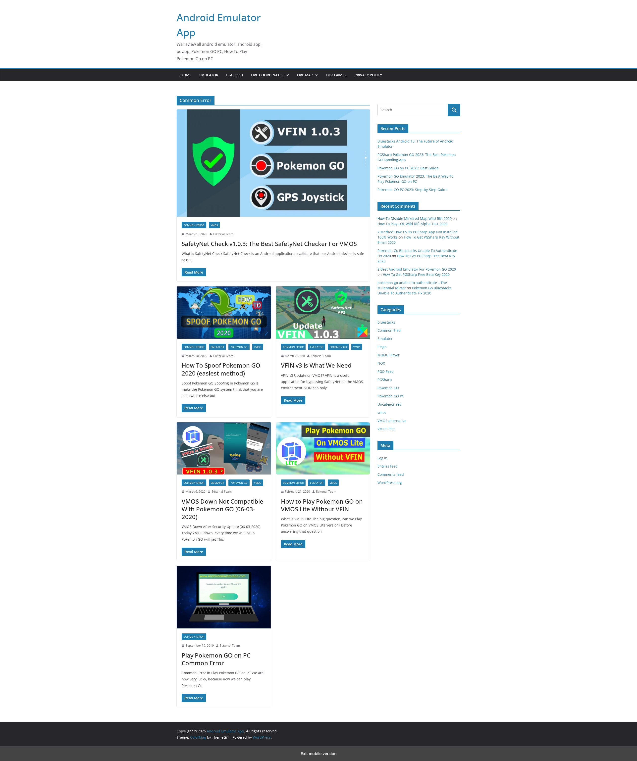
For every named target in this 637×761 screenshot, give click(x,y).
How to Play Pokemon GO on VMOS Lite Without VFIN (322, 505)
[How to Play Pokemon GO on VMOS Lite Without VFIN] (323, 448)
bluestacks (386, 322)
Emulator (208, 75)
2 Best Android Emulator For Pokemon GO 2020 (416, 269)
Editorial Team (223, 234)
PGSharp (384, 379)
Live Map (305, 75)
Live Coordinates (267, 75)
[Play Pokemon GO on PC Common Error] (224, 597)
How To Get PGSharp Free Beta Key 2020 (416, 274)
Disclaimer (336, 75)
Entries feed (387, 466)
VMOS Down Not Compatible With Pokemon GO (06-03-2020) (222, 509)
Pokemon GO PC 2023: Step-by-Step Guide (412, 189)
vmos (214, 225)
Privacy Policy (368, 75)
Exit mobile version (319, 753)
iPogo (381, 346)
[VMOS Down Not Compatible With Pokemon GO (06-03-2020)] (224, 448)
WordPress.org (389, 482)
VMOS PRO (386, 429)
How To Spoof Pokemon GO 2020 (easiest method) (221, 369)
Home (186, 75)
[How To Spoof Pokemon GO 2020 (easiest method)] (224, 312)
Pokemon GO (239, 347)
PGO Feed (234, 75)
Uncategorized (389, 404)
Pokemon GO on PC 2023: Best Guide (407, 168)
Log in (382, 458)
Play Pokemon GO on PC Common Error (216, 659)
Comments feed (390, 474)
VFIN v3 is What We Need (316, 365)
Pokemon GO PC (390, 396)
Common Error (194, 225)
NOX (381, 363)
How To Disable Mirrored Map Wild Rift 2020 (414, 218)
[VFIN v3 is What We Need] (323, 312)
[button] (286, 75)
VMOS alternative (391, 420)
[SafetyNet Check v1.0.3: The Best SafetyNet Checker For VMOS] (273, 163)
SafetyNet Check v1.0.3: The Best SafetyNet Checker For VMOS (269, 243)
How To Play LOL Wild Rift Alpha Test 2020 (412, 223)
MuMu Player (388, 355)
